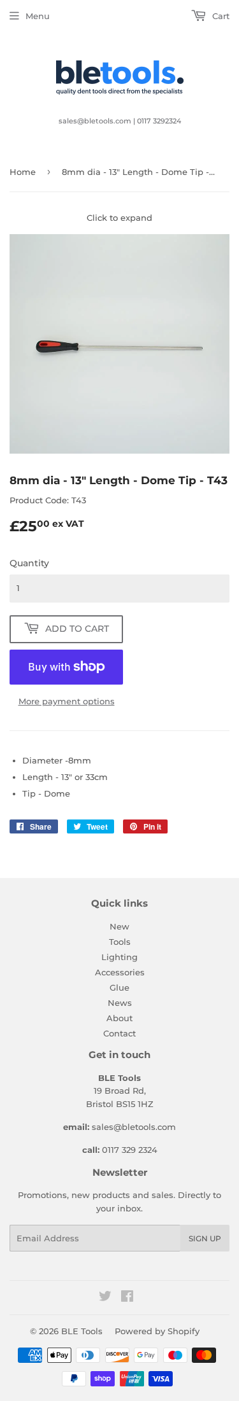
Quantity (29, 563)
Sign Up (205, 1238)
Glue (119, 987)
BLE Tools (82, 1331)
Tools (120, 942)
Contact (119, 1033)
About (119, 1018)
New (119, 926)
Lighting (119, 957)
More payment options (66, 701)
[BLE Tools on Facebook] (127, 1298)
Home (23, 172)
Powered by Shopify (157, 1331)
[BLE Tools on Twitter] (105, 1298)
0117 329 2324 (129, 1150)
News (120, 1003)
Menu (37, 16)
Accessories (120, 972)
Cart (219, 16)
